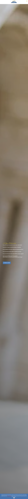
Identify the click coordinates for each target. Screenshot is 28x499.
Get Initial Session (7, 262)
